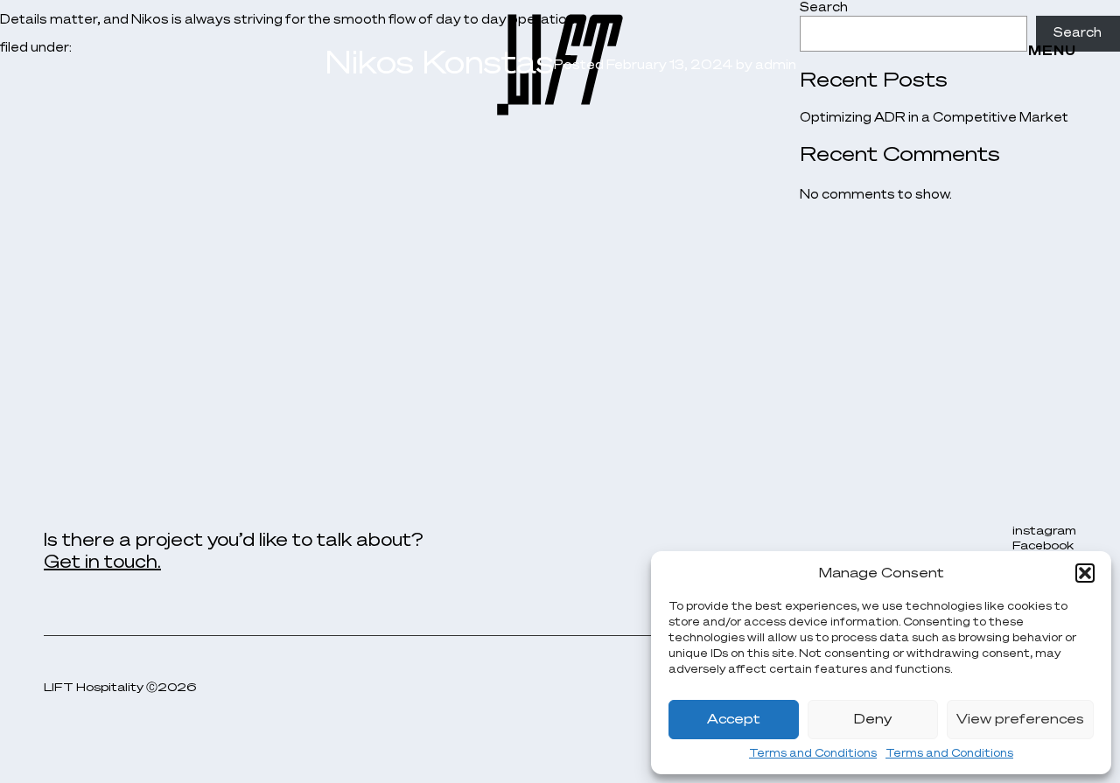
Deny (873, 719)
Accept (733, 719)
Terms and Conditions (813, 754)
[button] (1085, 573)
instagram (1044, 531)
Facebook (1043, 546)
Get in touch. (102, 562)
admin (775, 65)
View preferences (1020, 719)
